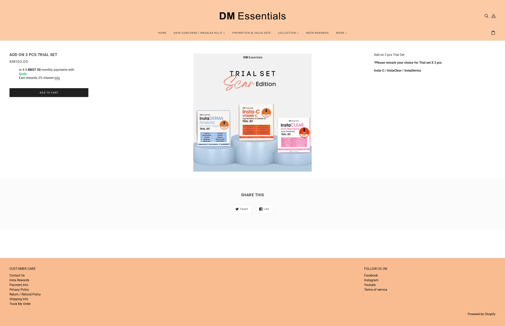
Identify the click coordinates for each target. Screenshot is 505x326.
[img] (486, 16)
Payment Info (18, 285)
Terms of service (375, 289)
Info (57, 78)
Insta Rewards (19, 280)
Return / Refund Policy (25, 294)
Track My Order (20, 304)
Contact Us (17, 275)
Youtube (370, 285)
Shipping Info (18, 299)
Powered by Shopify (482, 314)
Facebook (371, 275)
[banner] (252, 15)
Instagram (371, 280)
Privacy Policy (19, 289)
